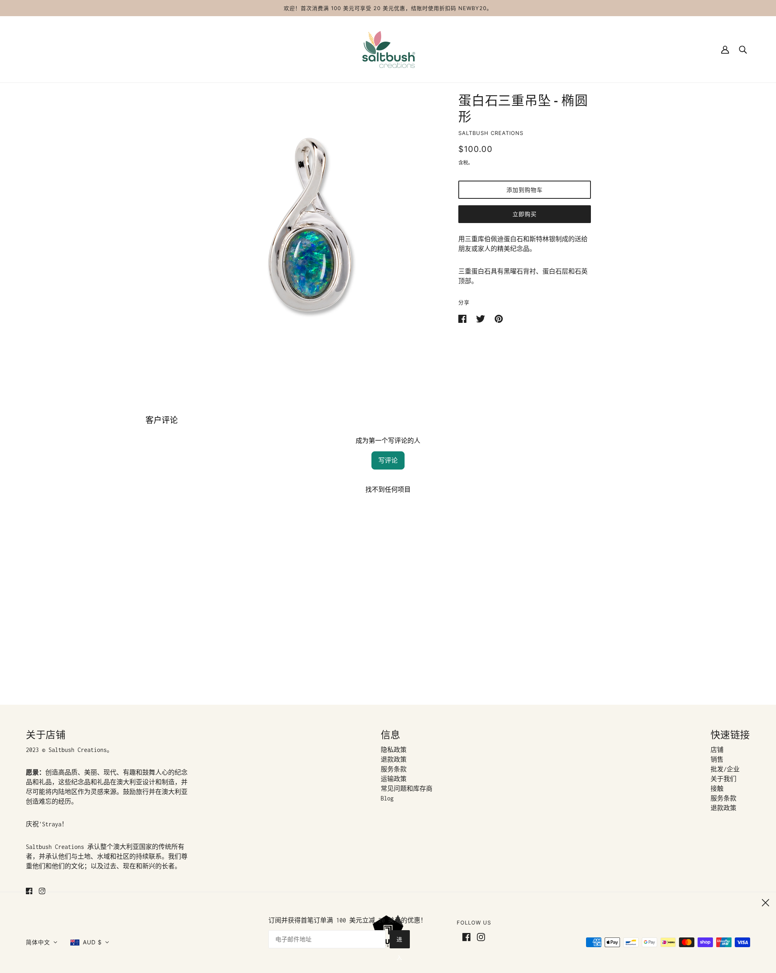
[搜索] (743, 49)
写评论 (388, 460)
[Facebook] (468, 936)
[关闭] (765, 901)
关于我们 (723, 778)
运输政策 (394, 778)
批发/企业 (725, 769)
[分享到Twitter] (482, 318)
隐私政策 (394, 749)
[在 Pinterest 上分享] (498, 318)
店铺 (717, 749)
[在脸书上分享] (464, 318)
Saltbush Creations (490, 133)
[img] (29, 890)
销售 (717, 759)
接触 (717, 788)
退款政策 (394, 759)
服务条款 (394, 769)
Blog (387, 798)
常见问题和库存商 (406, 788)
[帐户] (725, 49)
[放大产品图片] (312, 225)
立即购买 (524, 214)
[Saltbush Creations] (388, 48)
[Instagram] (479, 936)
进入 (399, 942)
